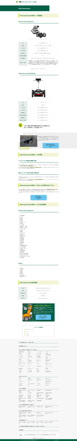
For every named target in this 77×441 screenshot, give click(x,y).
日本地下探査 (29, 356)
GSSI (19, 379)
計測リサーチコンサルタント (22, 364)
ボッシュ (27, 331)
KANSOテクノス (47, 383)
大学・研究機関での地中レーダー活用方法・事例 (26, 342)
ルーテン (38, 359)
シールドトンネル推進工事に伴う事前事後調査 (48, 399)
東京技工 (20, 359)
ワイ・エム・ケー (21, 357)
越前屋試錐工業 (47, 360)
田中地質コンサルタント (48, 363)
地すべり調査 (29, 392)
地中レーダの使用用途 (22, 388)
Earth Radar (47, 385)
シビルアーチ (47, 370)
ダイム (46, 356)
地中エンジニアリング (22, 362)
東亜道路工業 (21, 368)
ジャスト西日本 (39, 357)
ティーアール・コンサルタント (48, 367)
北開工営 (29, 351)
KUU (28, 359)
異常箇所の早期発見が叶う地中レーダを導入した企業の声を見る (50, 145)
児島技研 (38, 371)
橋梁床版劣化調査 (39, 395)
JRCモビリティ (47, 378)
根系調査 (20, 392)
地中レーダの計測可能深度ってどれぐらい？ (40, 416)
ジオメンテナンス (39, 354)
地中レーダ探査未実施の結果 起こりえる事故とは (26, 404)
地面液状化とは (39, 412)
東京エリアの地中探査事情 (22, 423)
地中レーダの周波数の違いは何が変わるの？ (31, 416)
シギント (29, 354)
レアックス (38, 363)
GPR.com (20, 378)
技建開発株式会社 (21, 351)
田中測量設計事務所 (48, 371)
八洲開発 (46, 353)
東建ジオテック (39, 360)
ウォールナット (21, 354)
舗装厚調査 (29, 395)
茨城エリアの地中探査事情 (48, 423)
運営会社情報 (21, 429)
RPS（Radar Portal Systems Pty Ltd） (48, 382)
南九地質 (46, 368)
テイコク (20, 373)
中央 (37, 362)
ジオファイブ (29, 363)
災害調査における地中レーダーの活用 (31, 401)
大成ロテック (21, 360)
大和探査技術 (29, 360)
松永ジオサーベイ (30, 362)
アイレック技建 (39, 353)
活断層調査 (29, 398)
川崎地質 (20, 353)
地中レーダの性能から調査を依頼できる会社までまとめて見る (43, 317)
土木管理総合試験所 (48, 354)
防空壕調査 (29, 396)
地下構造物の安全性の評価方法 (48, 393)
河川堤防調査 (38, 390)
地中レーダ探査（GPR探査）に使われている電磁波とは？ (22, 416)
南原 (37, 368)
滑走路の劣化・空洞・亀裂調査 (22, 391)
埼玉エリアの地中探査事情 (40, 423)
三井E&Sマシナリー (21, 381)
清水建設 (20, 371)
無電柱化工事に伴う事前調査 (22, 399)
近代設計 (38, 370)
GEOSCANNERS (39, 379)
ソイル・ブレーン (30, 357)
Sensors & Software (48, 379)
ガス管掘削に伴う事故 (40, 406)
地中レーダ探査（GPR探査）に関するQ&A (25, 410)
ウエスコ (29, 366)
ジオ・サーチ (47, 351)
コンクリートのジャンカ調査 (31, 391)
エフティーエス (39, 385)
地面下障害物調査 (39, 400)
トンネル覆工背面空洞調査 (40, 399)
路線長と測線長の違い (48, 390)
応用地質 (29, 353)
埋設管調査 (20, 396)
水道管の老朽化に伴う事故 (31, 407)
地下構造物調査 (47, 395)
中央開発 (46, 357)
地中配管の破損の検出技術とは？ (40, 393)
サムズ (46, 362)
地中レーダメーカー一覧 (29, 329)
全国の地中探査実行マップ (23, 420)
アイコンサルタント (21, 366)
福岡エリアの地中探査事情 (31, 423)
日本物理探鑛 (38, 356)
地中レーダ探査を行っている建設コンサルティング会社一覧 (28, 349)
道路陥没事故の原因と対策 (22, 407)
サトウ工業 (20, 356)
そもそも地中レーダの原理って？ (48, 413)
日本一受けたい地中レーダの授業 (29, 2)
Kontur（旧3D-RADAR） (31, 383)
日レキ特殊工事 (39, 366)
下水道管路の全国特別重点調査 (22, 413)
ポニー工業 (38, 383)
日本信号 (38, 378)
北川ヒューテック (30, 368)
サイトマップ (56, 440)
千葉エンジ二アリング (48, 359)
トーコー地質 (29, 370)
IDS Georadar (21, 383)
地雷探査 (46, 396)
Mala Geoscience (30, 379)
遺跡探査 (38, 396)
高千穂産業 (20, 385)
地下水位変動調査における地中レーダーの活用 (22, 401)
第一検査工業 (29, 371)
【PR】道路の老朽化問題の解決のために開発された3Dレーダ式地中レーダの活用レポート (32, 426)
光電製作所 (29, 378)
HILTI (37, 381)
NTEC (27, 333)
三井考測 (20, 370)
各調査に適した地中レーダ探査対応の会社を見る (38, 197)
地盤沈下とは (29, 412)
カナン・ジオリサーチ (40, 351)
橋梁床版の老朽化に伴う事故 (48, 407)
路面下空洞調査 (21, 395)
